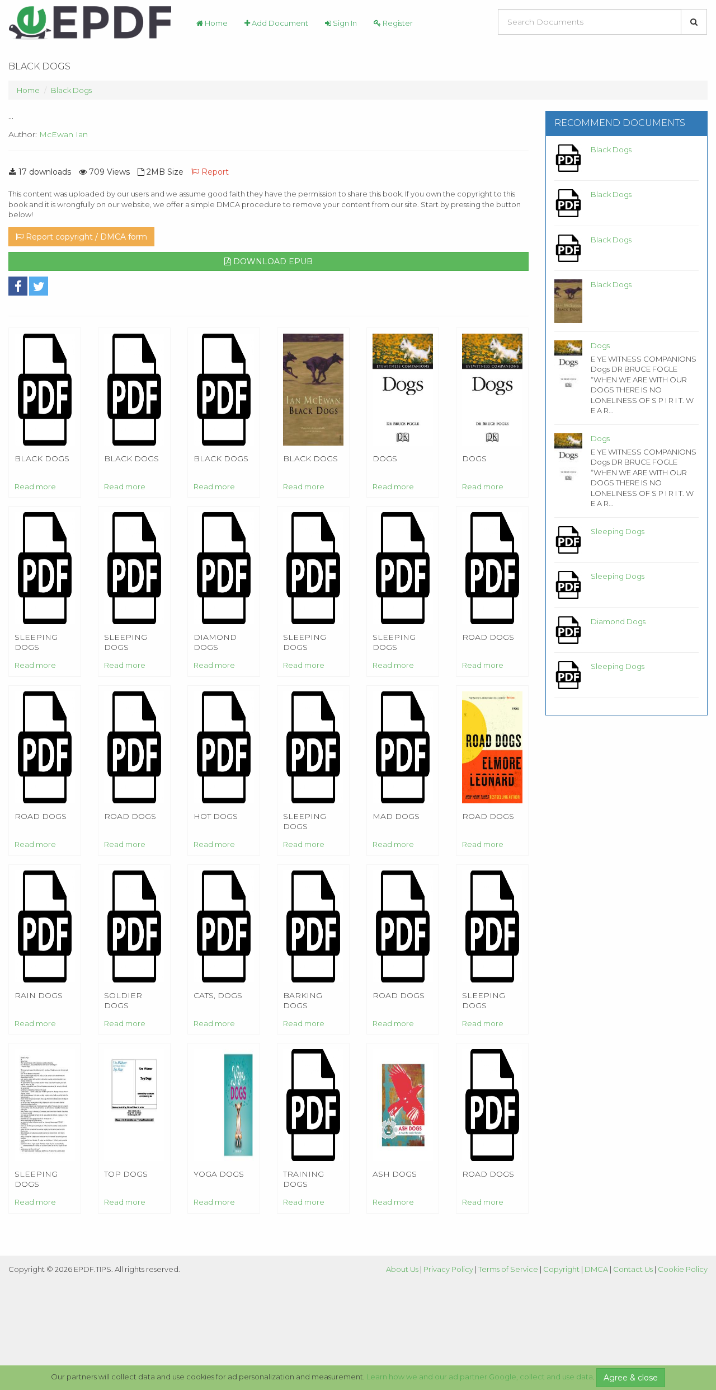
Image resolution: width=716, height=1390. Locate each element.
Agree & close (631, 1378)
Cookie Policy (683, 1269)
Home (215, 22)
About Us (402, 1269)
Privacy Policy (448, 1269)
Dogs (600, 345)
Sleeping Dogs (617, 531)
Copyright (561, 1269)
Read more (35, 486)
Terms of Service (508, 1269)
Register (397, 22)
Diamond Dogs (618, 621)
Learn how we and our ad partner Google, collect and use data (479, 1376)
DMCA (596, 1269)
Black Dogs (71, 90)
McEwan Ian (63, 134)
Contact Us (633, 1269)
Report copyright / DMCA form (85, 237)
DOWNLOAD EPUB (272, 261)
